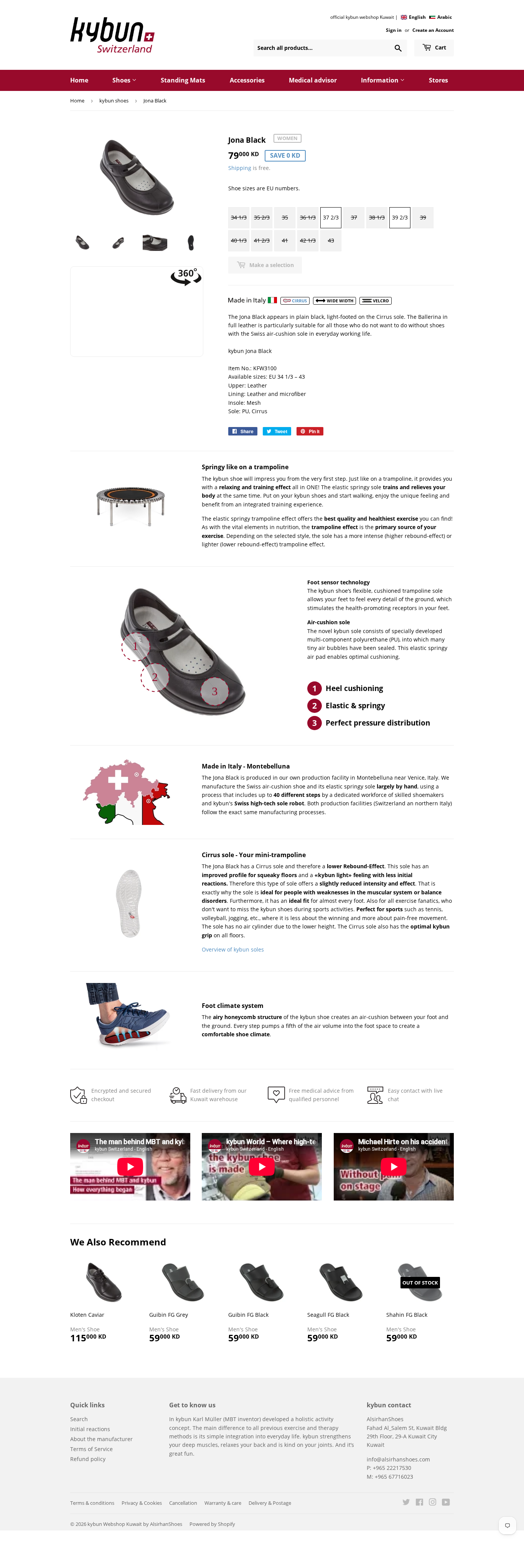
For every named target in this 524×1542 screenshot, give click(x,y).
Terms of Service (91, 1449)
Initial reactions (90, 1429)
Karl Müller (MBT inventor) (227, 1419)
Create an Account (433, 30)
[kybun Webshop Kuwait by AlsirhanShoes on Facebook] (419, 1503)
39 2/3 (400, 217)
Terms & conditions (92, 1502)
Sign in (394, 30)
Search (79, 1419)
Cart (439, 47)
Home (79, 80)
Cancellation (183, 1502)
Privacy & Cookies (142, 1502)
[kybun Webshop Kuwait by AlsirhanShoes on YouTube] (446, 1503)
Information (380, 80)
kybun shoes (114, 100)
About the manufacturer (101, 1439)
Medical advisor (313, 80)
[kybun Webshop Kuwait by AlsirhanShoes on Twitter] (406, 1503)
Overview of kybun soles (233, 949)
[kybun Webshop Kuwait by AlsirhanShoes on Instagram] (433, 1503)
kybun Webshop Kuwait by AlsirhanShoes (134, 1524)
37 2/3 (331, 217)
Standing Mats (183, 80)
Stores (438, 80)
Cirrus (299, 300)
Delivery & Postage (270, 1502)
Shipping (239, 168)
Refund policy (87, 1459)
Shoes (122, 80)
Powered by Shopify (212, 1524)
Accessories (247, 80)
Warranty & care (222, 1502)
